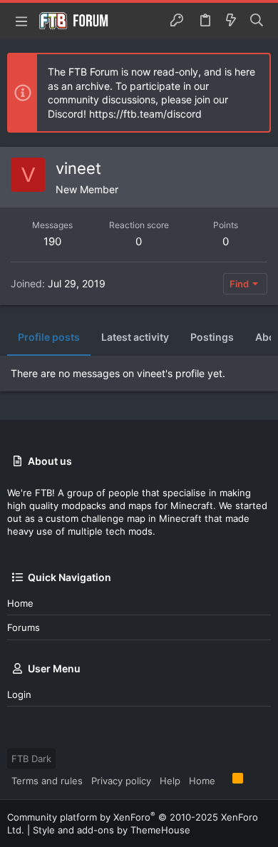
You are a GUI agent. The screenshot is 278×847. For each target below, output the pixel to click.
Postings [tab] (212, 337)
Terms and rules (47, 780)
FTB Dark (31, 758)
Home (20, 603)
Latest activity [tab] (135, 337)
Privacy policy (121, 780)
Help (170, 780)
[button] (21, 21)
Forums (23, 627)
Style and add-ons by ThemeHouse (111, 830)
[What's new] (231, 21)
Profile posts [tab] (49, 337)
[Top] (224, 780)
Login (19, 694)
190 (52, 241)
